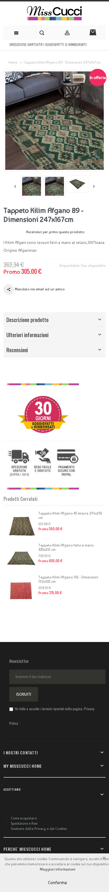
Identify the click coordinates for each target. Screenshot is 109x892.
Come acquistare (24, 818)
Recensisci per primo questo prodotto (55, 232)
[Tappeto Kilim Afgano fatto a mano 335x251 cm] (20, 557)
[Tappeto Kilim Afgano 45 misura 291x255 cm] (20, 525)
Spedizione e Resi (24, 823)
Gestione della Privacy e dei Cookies (39, 829)
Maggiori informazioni (57, 869)
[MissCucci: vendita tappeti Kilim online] (54, 13)
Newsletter (19, 660)
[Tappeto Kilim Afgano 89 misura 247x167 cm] (40, 186)
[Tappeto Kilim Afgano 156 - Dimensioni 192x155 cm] (20, 589)
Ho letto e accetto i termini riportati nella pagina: (51, 716)
